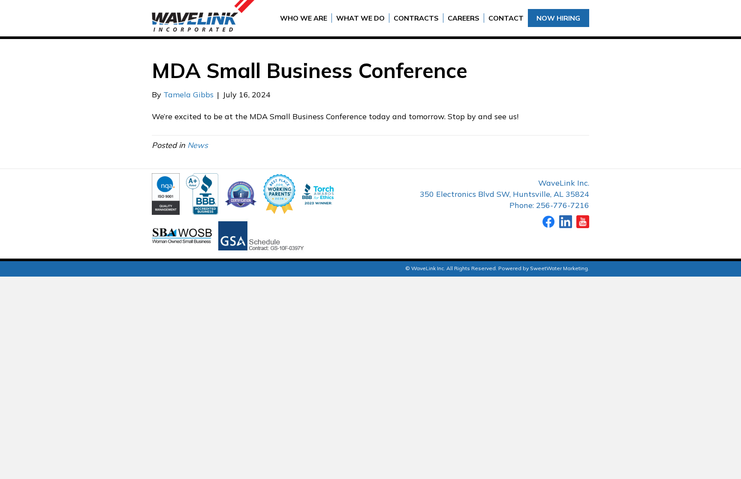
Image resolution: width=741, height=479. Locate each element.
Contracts (416, 18)
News (197, 145)
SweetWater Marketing (559, 268)
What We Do (360, 18)
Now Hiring (558, 18)
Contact (506, 18)
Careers (463, 18)
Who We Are (303, 18)
